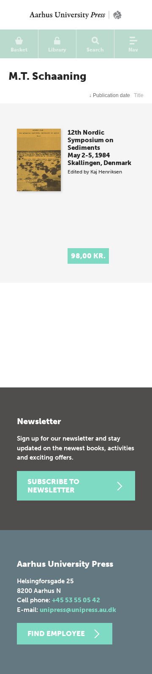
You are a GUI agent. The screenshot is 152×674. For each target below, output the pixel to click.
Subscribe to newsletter (53, 485)
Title (139, 95)
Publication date (109, 95)
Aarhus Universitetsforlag (76, 15)
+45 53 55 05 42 (76, 600)
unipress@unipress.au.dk (78, 610)
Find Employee (56, 633)
